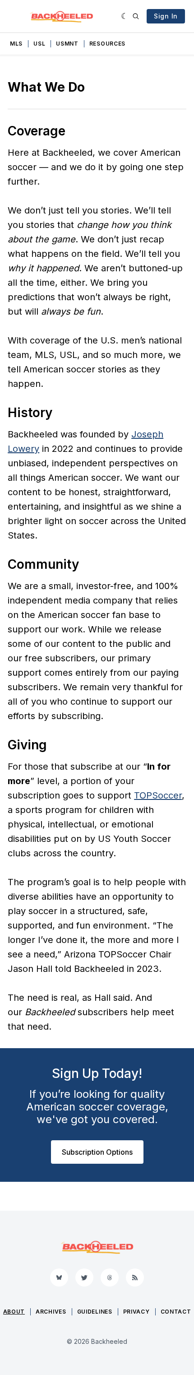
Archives (51, 1311)
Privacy (136, 1311)
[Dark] (125, 16)
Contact (176, 1311)
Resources (107, 43)
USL (39, 43)
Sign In (166, 16)
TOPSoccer (158, 795)
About (14, 1311)
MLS (16, 43)
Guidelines (94, 1311)
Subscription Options (97, 1152)
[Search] (135, 16)
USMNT (67, 43)
